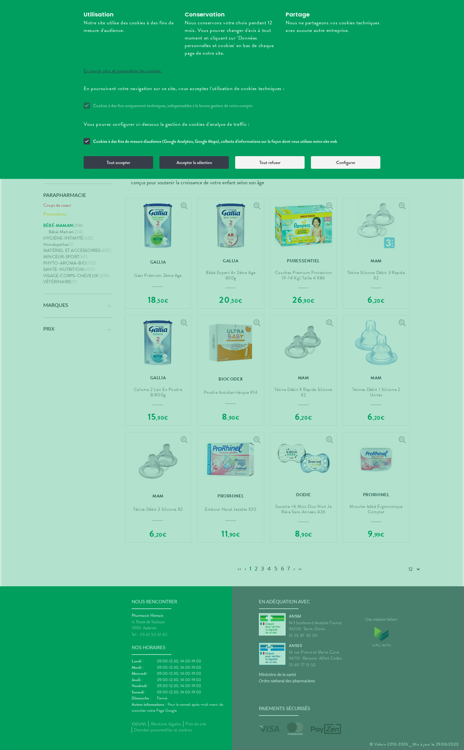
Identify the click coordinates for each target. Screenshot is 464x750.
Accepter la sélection (194, 162)
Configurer (345, 162)
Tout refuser (270, 162)
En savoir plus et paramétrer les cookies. (123, 71)
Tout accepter (118, 162)
